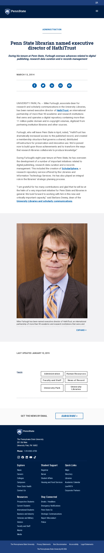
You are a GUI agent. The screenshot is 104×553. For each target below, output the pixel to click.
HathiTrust (62, 110)
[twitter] (43, 85)
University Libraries (76, 387)
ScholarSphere (70, 168)
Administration (51, 29)
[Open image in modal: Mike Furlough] (52, 270)
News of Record (76, 380)
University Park (52, 388)
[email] (60, 85)
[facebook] (34, 85)
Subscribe (68, 415)
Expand (80, 330)
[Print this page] (69, 85)
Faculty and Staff (52, 380)
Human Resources (76, 373)
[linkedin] (52, 85)
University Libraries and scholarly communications (44, 201)
